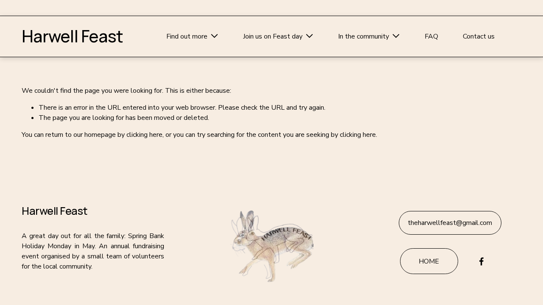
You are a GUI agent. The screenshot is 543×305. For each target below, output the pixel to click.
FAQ (431, 36)
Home (429, 261)
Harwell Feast (72, 36)
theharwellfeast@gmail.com (450, 222)
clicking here (144, 134)
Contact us (479, 36)
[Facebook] (481, 261)
